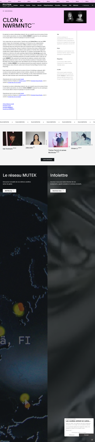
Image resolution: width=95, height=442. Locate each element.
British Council (22, 80)
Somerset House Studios (36, 80)
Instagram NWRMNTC (8, 107)
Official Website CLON (8, 104)
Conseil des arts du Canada (14, 82)
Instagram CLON (7, 105)
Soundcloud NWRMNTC (8, 109)
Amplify (22, 79)
